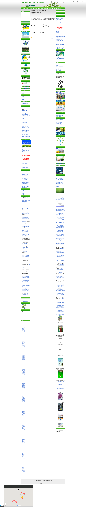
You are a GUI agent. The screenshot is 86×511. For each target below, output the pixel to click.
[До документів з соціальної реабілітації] (60, 145)
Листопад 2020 (23, 397)
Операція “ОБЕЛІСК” (36, 12)
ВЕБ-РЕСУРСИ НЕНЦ (26, 21)
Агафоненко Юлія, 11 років (59, 124)
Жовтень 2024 (23, 346)
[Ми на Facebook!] (53, 2)
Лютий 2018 (23, 432)
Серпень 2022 (23, 374)
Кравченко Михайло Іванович (59, 115)
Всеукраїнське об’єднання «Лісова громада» (25, 299)
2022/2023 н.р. (58, 32)
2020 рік (23, 190)
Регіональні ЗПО (35, 2)
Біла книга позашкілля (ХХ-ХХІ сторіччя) (60, 315)
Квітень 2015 (23, 469)
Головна (23, 2)
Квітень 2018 (23, 430)
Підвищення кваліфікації (57, 8)
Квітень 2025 (23, 340)
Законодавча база (41, 2)
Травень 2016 (23, 455)
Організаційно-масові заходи (48, 8)
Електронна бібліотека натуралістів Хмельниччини (60, 388)
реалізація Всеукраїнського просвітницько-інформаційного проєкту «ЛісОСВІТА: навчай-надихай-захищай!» (26, 226)
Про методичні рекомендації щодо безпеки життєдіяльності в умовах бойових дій (60, 265)
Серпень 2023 (23, 361)
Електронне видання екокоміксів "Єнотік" (60, 422)
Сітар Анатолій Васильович (59, 114)
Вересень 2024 (23, 347)
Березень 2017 (23, 444)
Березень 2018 (23, 431)
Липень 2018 (23, 427)
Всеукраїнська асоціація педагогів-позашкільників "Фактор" (25, 92)
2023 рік (23, 192)
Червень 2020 (23, 402)
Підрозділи (30, 2)
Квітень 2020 (23, 404)
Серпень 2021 (23, 387)
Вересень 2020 (23, 399)
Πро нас (27, 8)
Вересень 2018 (23, 425)
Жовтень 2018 (23, 424)
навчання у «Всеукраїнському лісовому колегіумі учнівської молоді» (25, 262)
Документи (35, 8)
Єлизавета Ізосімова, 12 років (60, 121)
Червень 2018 (23, 428)
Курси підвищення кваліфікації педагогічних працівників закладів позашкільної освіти (26, 212)
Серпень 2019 (23, 413)
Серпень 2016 (23, 452)
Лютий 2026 (23, 329)
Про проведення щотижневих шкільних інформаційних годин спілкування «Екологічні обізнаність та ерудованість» (60, 290)
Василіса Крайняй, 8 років (59, 119)
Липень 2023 (23, 362)
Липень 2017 (23, 440)
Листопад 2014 (23, 474)
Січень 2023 (23, 369)
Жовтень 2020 (23, 398)
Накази (42, 8)
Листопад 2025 (23, 332)
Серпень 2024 (23, 348)
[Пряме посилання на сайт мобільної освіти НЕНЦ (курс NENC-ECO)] (60, 87)
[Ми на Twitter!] (55, 2)
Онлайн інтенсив (24, 221)
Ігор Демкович (44, 483)
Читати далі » (53, 21)
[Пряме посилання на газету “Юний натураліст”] (60, 420)
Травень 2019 (23, 416)
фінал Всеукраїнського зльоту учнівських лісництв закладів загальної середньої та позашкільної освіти (26, 266)
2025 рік (23, 194)
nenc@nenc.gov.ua (44, 482)
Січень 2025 (23, 343)
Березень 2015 (23, 470)
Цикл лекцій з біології (58, 68)
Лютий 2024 (23, 355)
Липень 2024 (23, 349)
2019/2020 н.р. (58, 29)
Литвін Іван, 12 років (58, 123)
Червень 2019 (23, 415)
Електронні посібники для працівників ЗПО (60, 381)
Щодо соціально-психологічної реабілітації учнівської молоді (61, 249)
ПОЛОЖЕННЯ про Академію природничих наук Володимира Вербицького (60, 67)
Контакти (26, 2)
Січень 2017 (23, 446)
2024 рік (23, 193)
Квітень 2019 (23, 417)
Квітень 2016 (23, 456)
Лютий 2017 (23, 445)
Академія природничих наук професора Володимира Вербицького (59, 64)
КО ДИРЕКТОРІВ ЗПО (26, 88)
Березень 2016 (23, 457)
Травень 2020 (23, 403)
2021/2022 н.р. (58, 31)
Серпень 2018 (23, 426)
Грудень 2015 (23, 460)
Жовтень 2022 (23, 372)
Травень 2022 (23, 377)
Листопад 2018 (23, 423)
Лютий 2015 (23, 471)
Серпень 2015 (23, 465)
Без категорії (38, 28)
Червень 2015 (23, 467)
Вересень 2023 (23, 360)
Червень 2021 (23, 389)
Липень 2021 (23, 388)
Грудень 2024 (23, 344)
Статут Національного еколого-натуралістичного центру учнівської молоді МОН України (26, 126)
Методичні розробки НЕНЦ (60, 386)
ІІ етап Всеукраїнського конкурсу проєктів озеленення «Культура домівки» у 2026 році (26, 294)
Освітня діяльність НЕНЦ (60, 10)
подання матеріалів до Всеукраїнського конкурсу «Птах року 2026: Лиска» (26, 285)
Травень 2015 (23, 468)
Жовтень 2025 (23, 333)
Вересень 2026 (23, 321)
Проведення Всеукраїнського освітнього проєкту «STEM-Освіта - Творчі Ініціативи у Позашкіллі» (25, 230)
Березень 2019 (23, 418)
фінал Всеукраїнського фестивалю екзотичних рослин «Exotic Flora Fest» (25, 271)
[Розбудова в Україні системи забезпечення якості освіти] (60, 206)
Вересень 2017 (23, 438)
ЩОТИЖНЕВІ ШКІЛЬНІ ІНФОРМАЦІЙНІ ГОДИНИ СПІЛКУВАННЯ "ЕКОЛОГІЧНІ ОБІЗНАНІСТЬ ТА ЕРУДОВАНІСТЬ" (60, 294)
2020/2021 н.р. (58, 30)
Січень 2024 (23, 356)
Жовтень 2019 (23, 411)
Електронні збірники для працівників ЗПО (60, 384)
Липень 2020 (23, 401)
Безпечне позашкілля (58, 70)
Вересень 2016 (23, 451)
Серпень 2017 (23, 439)
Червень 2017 (23, 441)
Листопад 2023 (23, 358)
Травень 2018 (23, 429)
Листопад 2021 (23, 384)
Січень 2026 (23, 330)
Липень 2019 (23, 414)
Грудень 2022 (23, 370)
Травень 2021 (23, 390)
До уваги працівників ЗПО (60, 163)
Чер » (24, 318)
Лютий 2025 (23, 342)
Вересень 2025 (23, 334)
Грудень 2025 (23, 331)
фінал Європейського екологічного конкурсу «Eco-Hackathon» (25, 244)
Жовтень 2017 (23, 437)
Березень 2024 (23, 354)
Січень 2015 (23, 472)
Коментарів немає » (43, 28)
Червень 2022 (23, 376)
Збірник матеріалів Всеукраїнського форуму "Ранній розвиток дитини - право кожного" (60, 214)
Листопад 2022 (23, 371)
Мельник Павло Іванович (59, 116)
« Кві (22, 318)
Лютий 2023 (23, 368)
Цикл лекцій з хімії (58, 69)
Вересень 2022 (23, 373)
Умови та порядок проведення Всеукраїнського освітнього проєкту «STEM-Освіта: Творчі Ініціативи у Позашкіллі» (25, 234)
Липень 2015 (23, 466)
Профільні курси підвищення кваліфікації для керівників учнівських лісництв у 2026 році (26, 208)
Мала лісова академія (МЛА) (25, 301)
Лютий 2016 (23, 458)
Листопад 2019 (23, 410)
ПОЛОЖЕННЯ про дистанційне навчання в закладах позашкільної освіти (60, 261)
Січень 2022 (23, 382)
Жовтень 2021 (23, 385)
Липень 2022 (23, 375)
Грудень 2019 (23, 409)
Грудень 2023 (23, 357)
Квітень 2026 (23, 327)
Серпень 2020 (23, 400)
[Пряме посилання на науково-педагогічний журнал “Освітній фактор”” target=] (60, 399)
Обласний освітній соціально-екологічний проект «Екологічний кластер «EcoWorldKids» (60, 303)
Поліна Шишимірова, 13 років (59, 125)
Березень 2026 (23, 328)
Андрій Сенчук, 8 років (59, 122)
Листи (39, 8)
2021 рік (23, 191)
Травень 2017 (23, 442)
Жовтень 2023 (23, 359)
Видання (31, 8)
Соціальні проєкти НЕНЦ (60, 89)
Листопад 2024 (23, 345)
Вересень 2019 (23, 412)
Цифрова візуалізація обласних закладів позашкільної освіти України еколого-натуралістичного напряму (60, 218)
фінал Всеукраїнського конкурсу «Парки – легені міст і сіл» (26, 281)
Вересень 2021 (23, 386)
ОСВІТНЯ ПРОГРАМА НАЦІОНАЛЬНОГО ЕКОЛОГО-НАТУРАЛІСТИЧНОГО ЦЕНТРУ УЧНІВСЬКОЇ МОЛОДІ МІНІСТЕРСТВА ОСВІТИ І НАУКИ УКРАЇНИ (26, 131)
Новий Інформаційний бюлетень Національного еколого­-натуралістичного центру (42, 33)
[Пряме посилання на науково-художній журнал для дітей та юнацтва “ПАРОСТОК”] (60, 410)
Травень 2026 (23, 326)
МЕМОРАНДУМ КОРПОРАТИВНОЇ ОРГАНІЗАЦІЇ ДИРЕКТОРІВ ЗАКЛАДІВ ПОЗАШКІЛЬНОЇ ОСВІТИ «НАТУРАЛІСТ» (26, 98)
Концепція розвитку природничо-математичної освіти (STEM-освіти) (25, 164)
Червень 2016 (23, 454)
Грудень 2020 (23, 396)
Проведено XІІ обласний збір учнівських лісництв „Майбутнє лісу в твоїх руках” (41, 25)
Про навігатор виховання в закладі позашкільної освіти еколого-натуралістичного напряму (60, 299)
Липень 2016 (23, 453)
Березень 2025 (23, 341)
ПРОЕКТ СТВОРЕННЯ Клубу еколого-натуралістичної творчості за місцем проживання (60, 306)
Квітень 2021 (23, 391)
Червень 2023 (23, 363)
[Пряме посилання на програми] (60, 331)
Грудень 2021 (23, 383)
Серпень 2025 (23, 335)
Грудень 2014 (23, 473)
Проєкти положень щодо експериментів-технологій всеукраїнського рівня (25, 167)
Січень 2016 (23, 459)
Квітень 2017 (23, 443)
